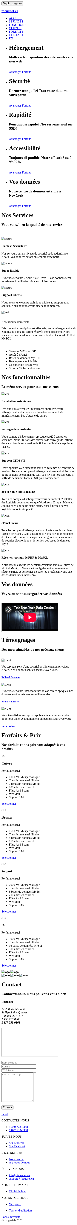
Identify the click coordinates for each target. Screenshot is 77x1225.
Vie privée (15, 1204)
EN (11, 38)
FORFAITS (16, 31)
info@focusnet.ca (19, 1175)
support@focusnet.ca (21, 1178)
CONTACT (16, 35)
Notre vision (16, 1159)
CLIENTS (15, 28)
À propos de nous (19, 1162)
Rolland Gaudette (10, 677)
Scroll (4, 1114)
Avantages (15, 72)
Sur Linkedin (16, 1143)
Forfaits (26, 72)
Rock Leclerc (8, 726)
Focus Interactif (10, 1216)
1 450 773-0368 (18, 1126)
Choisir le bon (17, 1191)
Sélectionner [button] (8, 803)
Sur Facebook (17, 1146)
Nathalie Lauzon (10, 701)
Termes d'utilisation (20, 1210)
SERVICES (16, 21)
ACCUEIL (15, 18)
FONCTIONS (17, 24)
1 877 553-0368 (18, 1130)
